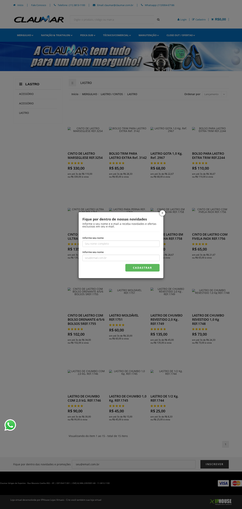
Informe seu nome (93, 237)
